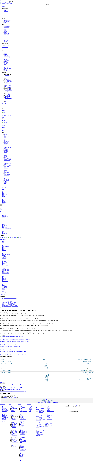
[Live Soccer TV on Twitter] (40, 433)
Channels (2, 239)
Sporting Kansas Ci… (8, 101)
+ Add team (4, 213)
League (2, 207)
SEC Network (6, 179)
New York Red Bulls (8, 81)
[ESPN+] (22, 237)
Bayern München (7, 66)
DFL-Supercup (6, 34)
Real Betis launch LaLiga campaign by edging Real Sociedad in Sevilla (10, 389)
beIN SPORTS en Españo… (8, 147)
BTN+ (5, 164)
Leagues (3, 16)
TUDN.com (4, 290)
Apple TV (4, 252)
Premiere (5, 178)
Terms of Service (13, 397)
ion (4, 173)
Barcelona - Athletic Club (39, 414)
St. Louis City (14, 437)
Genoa (27, 313)
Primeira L (4, 201)
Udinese (13, 313)
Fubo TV (30, 406)
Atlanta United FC (8, 87)
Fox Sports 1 (6, 143)
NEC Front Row (5, 283)
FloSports (5, 169)
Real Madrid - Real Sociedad (39, 412)
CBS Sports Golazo (7, 165)
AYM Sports (6, 161)
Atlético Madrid (6, 60)
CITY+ (5, 167)
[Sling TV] (6, 237)
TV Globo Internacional (6, 260)
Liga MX (5, 41)
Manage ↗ (4, 211)
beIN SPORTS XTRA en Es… (7, 270)
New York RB (14, 424)
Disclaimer (48, 410)
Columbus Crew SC (8, 84)
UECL (3, 193)
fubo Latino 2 (6, 172)
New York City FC (8, 80)
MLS (3, 195)
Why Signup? (15, 395)
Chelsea (5, 53)
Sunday (5, 12)
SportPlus (5, 181)
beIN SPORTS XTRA (7, 162)
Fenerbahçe (6, 69)
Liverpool (5, 54)
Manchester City (6, 55)
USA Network (6, 150)
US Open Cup (6, 21)
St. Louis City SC (8, 93)
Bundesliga (6, 31)
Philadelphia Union (8, 85)
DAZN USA (6, 151)
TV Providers (29, 404)
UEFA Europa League (5, 231)
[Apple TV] (10, 237)
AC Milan (6, 63)
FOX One (6, 170)
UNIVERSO (6, 154)
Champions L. (4, 191)
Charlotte (13, 422)
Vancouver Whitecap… (8, 90)
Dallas (13, 436)
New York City (14, 423)
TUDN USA (6, 149)
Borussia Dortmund (7, 67)
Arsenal (5, 52)
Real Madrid (6, 59)
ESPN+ (5, 144)
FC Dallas (6, 92)
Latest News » (2, 382)
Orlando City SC (8, 83)
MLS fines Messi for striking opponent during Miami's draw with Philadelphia (11, 387)
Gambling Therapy (75, 405)
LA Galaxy (7, 97)
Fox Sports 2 (6, 145)
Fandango (3, 275)
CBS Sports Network (7, 139)
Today (5, 10)
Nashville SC (7, 75)
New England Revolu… (9, 77)
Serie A (5, 30)
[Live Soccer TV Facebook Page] (40, 431)
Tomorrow (6, 11)
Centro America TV (7, 166)
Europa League (6, 27)
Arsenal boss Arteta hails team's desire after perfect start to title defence (11, 384)
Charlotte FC (7, 79)
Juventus (5, 61)
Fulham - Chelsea (41, 411)
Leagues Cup (6, 40)
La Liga (5, 29)
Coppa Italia (6, 36)
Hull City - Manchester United (39, 405)
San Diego (14, 444)
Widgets (48, 407)
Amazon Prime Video (7, 159)
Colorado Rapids (7, 94)
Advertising (48, 408)
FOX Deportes (6, 155)
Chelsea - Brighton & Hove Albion (40, 420)
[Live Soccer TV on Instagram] (40, 435)
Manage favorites (4, 209)
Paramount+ (6, 146)
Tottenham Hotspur (7, 57)
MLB (48, 420)
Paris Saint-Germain (7, 68)
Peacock (5, 157)
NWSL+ (5, 177)
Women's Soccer (49, 405)
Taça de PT (4, 203)
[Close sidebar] (0, 307)
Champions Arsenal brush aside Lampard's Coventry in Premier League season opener (13, 391)
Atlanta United (14, 431)
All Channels (4, 187)
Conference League (5, 410)
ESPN (3, 244)
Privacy (48, 409)
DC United (6, 82)
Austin (13, 445)
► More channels (3, 294)
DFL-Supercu (4, 202)
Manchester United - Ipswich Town (39, 423)
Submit (11, 395)
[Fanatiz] (18, 237)
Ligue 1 (5, 32)
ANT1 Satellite (4, 267)
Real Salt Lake (7, 95)
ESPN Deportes (6, 142)
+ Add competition (5, 222)
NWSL (5, 22)
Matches (3, 6)
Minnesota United (15, 442)
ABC (5, 135)
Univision (5, 156)
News (3, 189)
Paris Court (17, 313)
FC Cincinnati (7, 78)
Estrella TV (6, 168)
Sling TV (30, 405)
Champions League (7, 26)
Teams (3, 48)
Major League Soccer (7, 20)
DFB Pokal (4, 418)
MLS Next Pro (6, 175)
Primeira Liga (6, 33)
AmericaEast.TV (7, 160)
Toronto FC (14, 427)
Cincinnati (13, 421)
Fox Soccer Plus (6, 141)
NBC (5, 138)
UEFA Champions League (6, 228)
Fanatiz (5, 134)
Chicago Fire (7, 76)
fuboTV (5, 148)
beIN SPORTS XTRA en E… (9, 163)
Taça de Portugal (7, 35)
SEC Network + (6, 180)
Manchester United (7, 56)
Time (6, 207)
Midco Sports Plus (7, 174)
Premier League (6, 28)
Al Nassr (5, 70)
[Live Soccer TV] (3, 0)
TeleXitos (5, 182)
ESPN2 (5, 140)
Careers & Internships (50, 411)
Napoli (5, 64)
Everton (12, 409)
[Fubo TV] (2, 237)
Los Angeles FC (14, 435)
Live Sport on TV (49, 419)
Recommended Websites (49, 414)
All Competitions (5, 47)
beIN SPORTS (6, 136)
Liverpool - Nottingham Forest (39, 418)
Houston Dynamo (8, 89)
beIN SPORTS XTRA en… (22, 438)
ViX (3, 291)
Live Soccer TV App (50, 406)
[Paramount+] (14, 237)
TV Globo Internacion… (22, 427)
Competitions (2, 404)
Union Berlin (21, 313)
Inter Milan (6, 62)
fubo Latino (6, 171)
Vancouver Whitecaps (13, 434)
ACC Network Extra (7, 158)
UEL (3, 192)
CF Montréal (7, 86)
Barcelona (6, 58)
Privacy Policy (6, 397)
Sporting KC (14, 446)
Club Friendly (6, 45)
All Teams (4, 103)
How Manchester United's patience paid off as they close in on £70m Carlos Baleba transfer (14, 385)
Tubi (5, 183)
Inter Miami (13, 419)
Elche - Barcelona (42, 410)
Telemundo (4, 259)
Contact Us (48, 417)
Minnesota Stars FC (8, 98)
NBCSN (5, 152)
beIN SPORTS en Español (6, 254)
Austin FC (7, 100)
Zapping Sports (6, 185)
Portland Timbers (7, 96)
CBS (5, 137)
